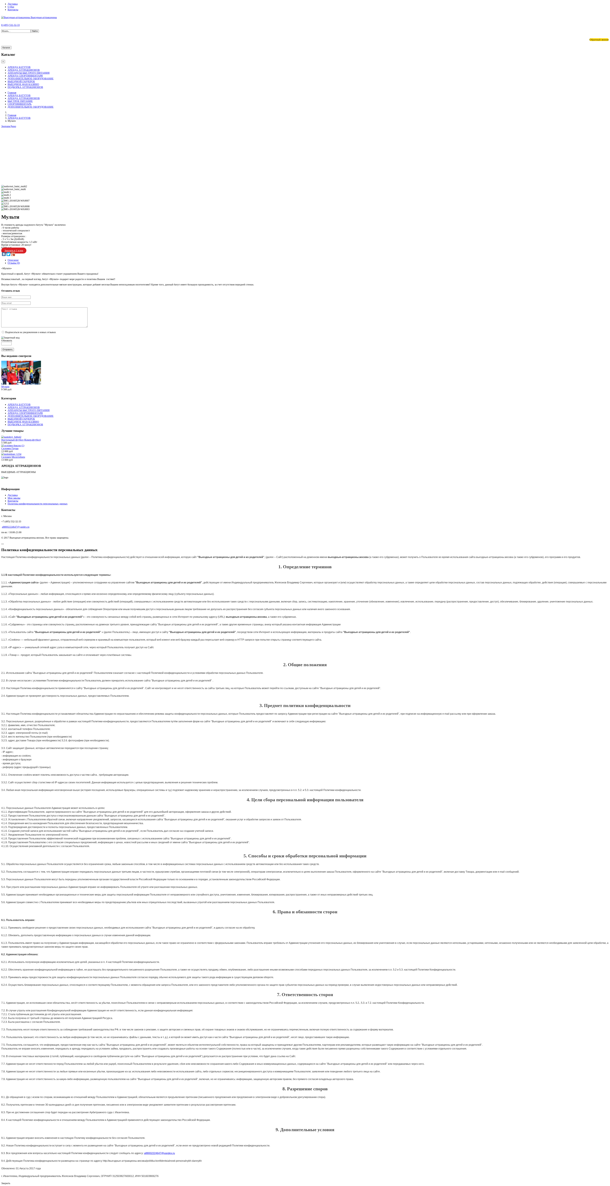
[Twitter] (8, 254)
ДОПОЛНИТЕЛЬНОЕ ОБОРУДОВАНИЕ (31, 78)
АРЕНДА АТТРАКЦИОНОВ (24, 70)
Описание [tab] (13, 260)
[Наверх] (2, 543)
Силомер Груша (9, 448)
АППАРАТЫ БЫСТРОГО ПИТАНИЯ (29, 73)
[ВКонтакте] (4, 254)
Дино (13, 126)
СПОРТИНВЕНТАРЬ (19, 104)
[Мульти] (21, 383)
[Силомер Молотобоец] (11, 454)
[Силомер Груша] (12, 445)
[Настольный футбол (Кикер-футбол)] (11, 437)
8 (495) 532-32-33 (10, 25)
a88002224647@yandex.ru (15, 527)
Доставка (13, 4)
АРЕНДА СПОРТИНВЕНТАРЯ (25, 75)
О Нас (11, 6)
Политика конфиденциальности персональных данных (38, 503)
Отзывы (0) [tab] (14, 263)
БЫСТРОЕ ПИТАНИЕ (20, 101)
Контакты (13, 9)
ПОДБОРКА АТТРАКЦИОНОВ (25, 87)
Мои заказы (14, 498)
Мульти (5, 386)
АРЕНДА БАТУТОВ (19, 67)
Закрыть (5, 1183)
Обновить (6, 340)
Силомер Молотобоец (13, 457)
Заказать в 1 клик (13, 250)
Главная (12, 92)
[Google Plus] (13, 254)
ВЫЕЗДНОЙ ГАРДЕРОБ (21, 81)
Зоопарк (5, 126)
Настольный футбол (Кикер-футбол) (21, 439)
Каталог (6, 47)
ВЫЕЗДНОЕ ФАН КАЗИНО (23, 84)
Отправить (8, 349)
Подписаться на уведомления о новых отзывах (30, 332)
